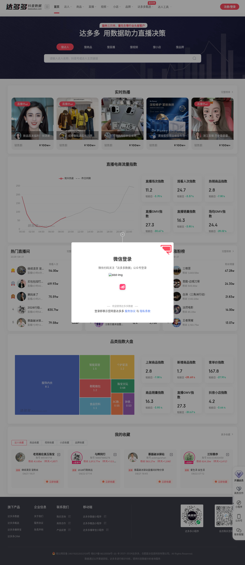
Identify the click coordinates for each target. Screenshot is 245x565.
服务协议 (130, 311)
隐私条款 (145, 311)
